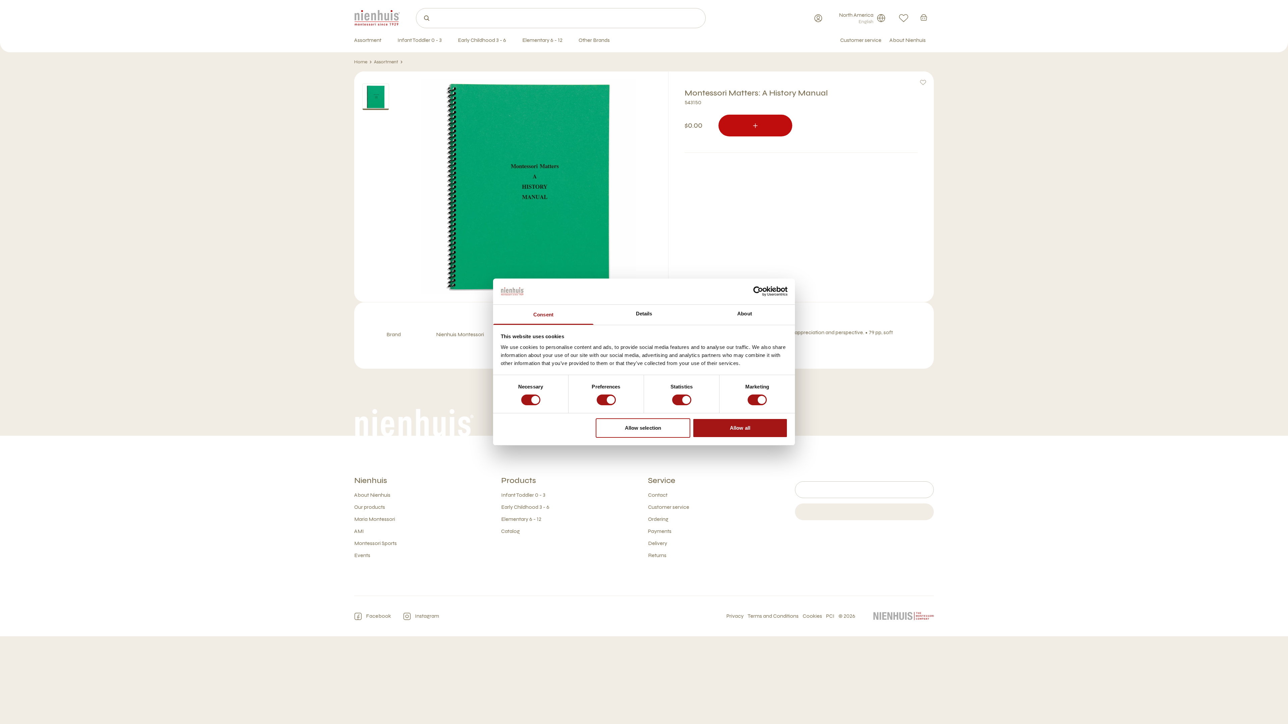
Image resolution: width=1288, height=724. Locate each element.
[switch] (606, 400)
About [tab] (744, 313)
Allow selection (643, 428)
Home (360, 62)
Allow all (740, 428)
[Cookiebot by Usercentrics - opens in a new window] (758, 291)
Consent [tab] (543, 314)
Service (661, 480)
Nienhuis (370, 480)
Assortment (386, 62)
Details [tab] (644, 313)
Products (518, 480)
